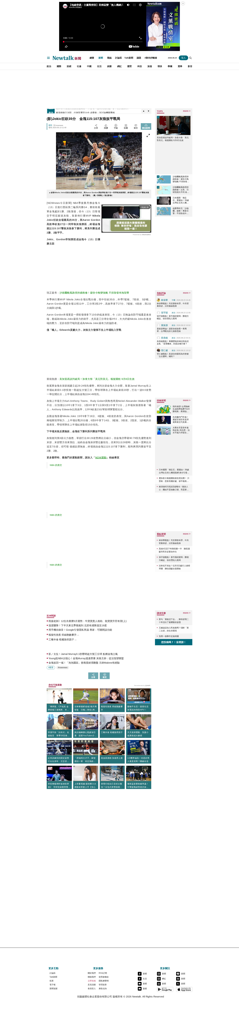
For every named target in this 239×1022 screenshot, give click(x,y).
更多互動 (54, 968)
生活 (99, 66)
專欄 (170, 66)
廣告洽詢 (103, 988)
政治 (49, 66)
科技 (139, 66)
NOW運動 (101, 457)
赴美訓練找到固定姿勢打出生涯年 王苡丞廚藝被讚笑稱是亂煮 (58, 760)
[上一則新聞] (143, 111)
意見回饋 (92, 985)
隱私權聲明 (104, 981)
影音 (190, 66)
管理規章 (103, 985)
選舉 (180, 66)
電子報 (53, 985)
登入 (183, 58)
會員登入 (92, 988)
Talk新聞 (128, 58)
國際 (59, 66)
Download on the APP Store (184, 989)
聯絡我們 (92, 977)
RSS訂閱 (103, 973)
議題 (139, 58)
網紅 (119, 66)
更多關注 (165, 968)
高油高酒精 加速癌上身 (112, 758)
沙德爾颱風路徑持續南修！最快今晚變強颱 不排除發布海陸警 (94, 292)
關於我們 (92, 973)
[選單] (48, 57)
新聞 (100, 58)
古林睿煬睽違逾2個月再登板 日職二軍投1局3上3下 (85, 708)
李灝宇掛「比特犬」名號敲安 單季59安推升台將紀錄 (58, 734)
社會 (79, 66)
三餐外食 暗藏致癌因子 (112, 732)
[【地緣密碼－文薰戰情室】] (163, 26)
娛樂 (109, 66)
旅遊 (150, 66)
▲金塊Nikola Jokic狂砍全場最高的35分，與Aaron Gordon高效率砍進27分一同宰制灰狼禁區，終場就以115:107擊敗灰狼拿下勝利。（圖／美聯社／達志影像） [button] (99, 193)
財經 (69, 66)
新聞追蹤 (54, 988)
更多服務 (98, 968)
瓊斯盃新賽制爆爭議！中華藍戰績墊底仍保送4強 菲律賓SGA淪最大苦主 (138, 786)
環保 (160, 66)
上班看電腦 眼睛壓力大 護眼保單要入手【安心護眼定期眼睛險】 (85, 787)
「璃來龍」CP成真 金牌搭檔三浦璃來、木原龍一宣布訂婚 (58, 708)
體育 (129, 66)
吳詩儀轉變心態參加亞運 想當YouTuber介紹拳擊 (85, 734)
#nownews (62, 667)
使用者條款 (104, 977)
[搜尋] (190, 57)
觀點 (109, 58)
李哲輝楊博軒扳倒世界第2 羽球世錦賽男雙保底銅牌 (59, 786)
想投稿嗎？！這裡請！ (173, 642)
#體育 (50, 667)
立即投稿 (92, 981)
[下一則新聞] (148, 111)
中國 (89, 66)
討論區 (118, 58)
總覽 (92, 58)
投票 (52, 981)
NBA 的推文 (56, 465)
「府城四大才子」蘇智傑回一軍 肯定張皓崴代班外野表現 (85, 760)
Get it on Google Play (165, 989)
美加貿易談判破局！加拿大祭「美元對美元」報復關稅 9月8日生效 (97, 379)
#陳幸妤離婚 (151, 58)
